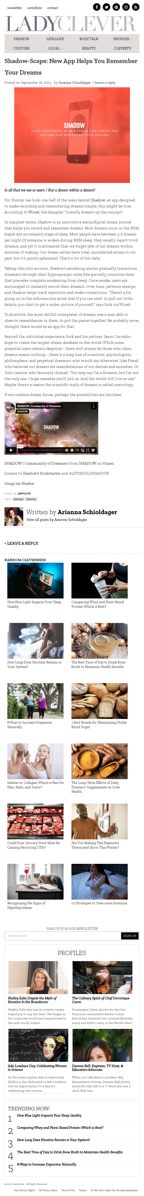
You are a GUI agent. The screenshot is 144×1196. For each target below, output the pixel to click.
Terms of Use (68, 1190)
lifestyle (31, 499)
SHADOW (87, 463)
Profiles (121, 39)
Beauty (89, 48)
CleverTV (122, 48)
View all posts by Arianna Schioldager (56, 519)
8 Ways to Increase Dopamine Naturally (46, 1164)
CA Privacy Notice (48, 1190)
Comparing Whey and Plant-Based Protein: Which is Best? (60, 1127)
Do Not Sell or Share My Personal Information (114, 1190)
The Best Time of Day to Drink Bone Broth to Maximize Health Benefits (70, 1152)
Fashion (21, 39)
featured (18, 499)
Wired (33, 212)
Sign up (129, 936)
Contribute (34, 8)
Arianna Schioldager (75, 82)
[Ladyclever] (71, 23)
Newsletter (14, 8)
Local (54, 48)
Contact (52, 8)
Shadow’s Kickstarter (42, 473)
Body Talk (89, 39)
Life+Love (55, 39)
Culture (21, 48)
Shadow (98, 200)
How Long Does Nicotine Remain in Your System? (53, 1139)
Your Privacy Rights (24, 1190)
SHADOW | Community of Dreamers (36, 463)
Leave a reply (105, 82)
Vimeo (108, 463)
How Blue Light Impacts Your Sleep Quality (49, 1115)
